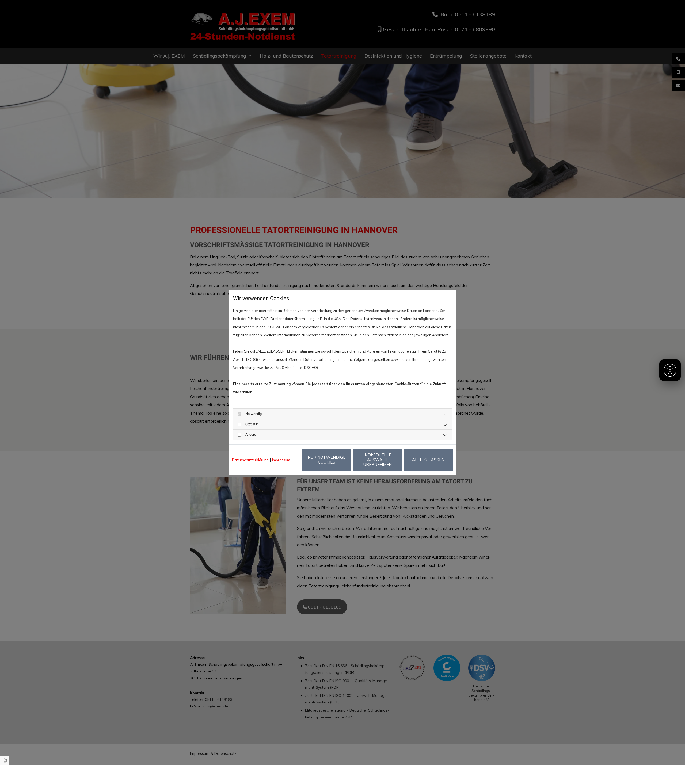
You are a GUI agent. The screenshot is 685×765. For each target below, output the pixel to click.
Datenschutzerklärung (250, 460)
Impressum (281, 460)
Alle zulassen (428, 459)
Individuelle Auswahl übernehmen (377, 459)
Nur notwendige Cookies (326, 460)
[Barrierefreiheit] (670, 370)
